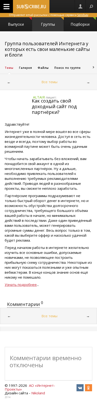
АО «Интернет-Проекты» (30, 387)
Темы (9, 68)
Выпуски (16, 24)
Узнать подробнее (21, 284)
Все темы (49, 81)
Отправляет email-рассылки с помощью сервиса (48, 15)
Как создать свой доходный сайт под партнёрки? (54, 106)
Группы (48, 24)
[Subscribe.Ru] (31, 6)
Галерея (25, 68)
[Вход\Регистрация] (80, 6)
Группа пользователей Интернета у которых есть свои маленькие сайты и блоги (47, 49)
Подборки (80, 24)
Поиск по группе (67, 68)
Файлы (43, 68)
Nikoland (38, 393)
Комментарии (23, 304)
